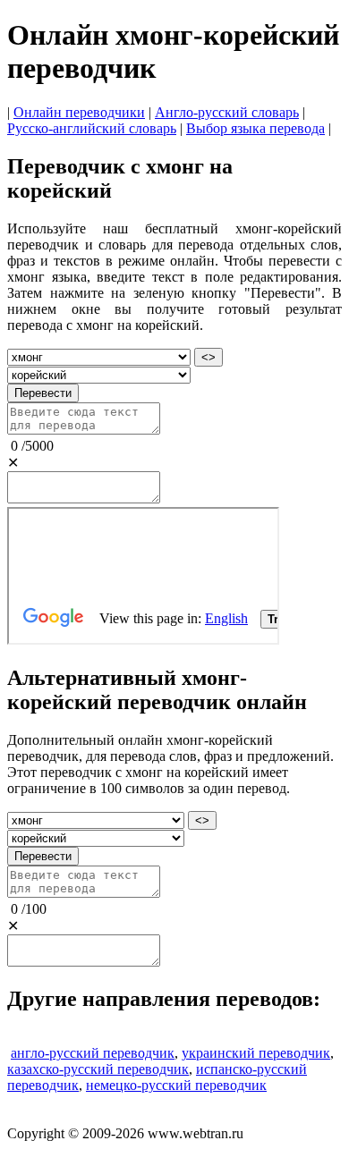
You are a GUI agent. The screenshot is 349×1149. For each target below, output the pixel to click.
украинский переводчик (256, 1052)
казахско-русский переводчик (98, 1069)
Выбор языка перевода (255, 128)
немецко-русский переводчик (176, 1085)
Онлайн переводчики (79, 112)
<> (208, 357)
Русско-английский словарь (91, 128)
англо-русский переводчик (92, 1052)
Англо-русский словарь (227, 112)
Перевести (43, 393)
